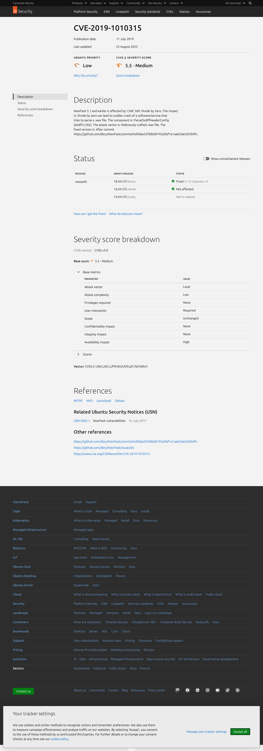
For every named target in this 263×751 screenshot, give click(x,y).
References (25, 115)
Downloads (21, 631)
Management (127, 557)
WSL (105, 631)
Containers (20, 622)
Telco (133, 668)
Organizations (83, 576)
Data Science (101, 539)
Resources (150, 520)
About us (80, 690)
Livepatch (122, 11)
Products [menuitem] (77, 3)
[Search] (250, 3)
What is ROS (98, 548)
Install (78, 502)
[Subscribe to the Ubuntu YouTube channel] (218, 691)
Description (25, 96)
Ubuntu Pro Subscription (90, 649)
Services (119, 566)
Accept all (240, 731)
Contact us (23, 691)
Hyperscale (81, 585)
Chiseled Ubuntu (116, 622)
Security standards (147, 11)
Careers (113, 690)
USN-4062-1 (82, 420)
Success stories (100, 566)
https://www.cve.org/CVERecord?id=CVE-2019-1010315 (112, 453)
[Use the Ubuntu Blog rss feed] (238, 691)
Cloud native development (220, 659)
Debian (120, 400)
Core (114, 631)
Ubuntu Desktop (24, 576)
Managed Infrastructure (127, 659)
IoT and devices (188, 659)
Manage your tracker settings (207, 731)
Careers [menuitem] (174, 3)
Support (91, 502)
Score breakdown (128, 75)
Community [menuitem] (133, 3)
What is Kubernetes (87, 520)
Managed (102, 511)
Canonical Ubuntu (23, 3)
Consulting (119, 511)
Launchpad (103, 400)
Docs (134, 511)
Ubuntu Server (23, 585)
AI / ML (18, 539)
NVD (89, 400)
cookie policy (59, 739)
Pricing (130, 640)
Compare (112, 613)
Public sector (117, 668)
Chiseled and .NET (144, 622)
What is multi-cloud (188, 594)
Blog (125, 690)
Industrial (99, 668)
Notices (184, 11)
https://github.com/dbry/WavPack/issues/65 (104, 447)
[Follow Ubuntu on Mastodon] (178, 691)
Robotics (19, 548)
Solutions (19, 659)
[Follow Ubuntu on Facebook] (188, 691)
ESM (107, 11)
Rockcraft (202, 622)
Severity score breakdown (35, 109)
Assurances (203, 11)
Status (22, 103)
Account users (111, 640)
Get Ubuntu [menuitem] (155, 3)
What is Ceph (83, 511)
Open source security (160, 659)
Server (93, 631)
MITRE (78, 400)
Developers (104, 576)
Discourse (145, 640)
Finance (145, 668)
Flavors (121, 576)
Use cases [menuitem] (96, 3)
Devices (149, 649)
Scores (87, 354)
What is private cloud (125, 594)
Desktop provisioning (125, 649)
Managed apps (84, 529)
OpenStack (21, 502)
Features (80, 566)
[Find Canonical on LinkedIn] (198, 691)
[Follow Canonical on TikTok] (228, 691)
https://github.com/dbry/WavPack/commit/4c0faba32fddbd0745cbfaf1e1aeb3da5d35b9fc (135, 441)
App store (80, 557)
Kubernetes (21, 520)
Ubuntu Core (22, 566)
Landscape (20, 613)
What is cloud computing (90, 594)
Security (18, 603)
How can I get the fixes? (90, 213)
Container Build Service (176, 622)
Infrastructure (98, 659)
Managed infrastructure (29, 529)
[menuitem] (235, 3)
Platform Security (86, 11)
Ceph (16, 511)
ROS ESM (80, 548)
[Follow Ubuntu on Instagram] (208, 691)
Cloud (17, 594)
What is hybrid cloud (158, 594)
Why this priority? (86, 75)
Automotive (82, 668)
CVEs (169, 11)
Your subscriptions (86, 640)
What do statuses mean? (125, 213)
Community (119, 548)
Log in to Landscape (158, 613)
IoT (15, 557)
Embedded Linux (102, 557)
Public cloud (214, 594)
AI (75, 659)
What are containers (87, 622)
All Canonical (233, 3)
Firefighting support (169, 640)
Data (83, 659)
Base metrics (92, 272)
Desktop (79, 631)
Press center (156, 690)
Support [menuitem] (114, 3)
